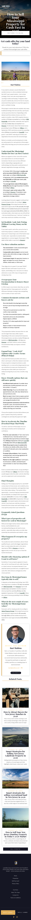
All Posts (15, 849)
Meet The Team (15, 892)
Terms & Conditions (15, 897)
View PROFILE (15, 672)
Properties (15, 878)
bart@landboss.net (13, 668)
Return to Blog (15, 33)
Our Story (15, 889)
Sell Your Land (15, 881)
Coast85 (21, 132)
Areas (15, 875)
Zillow (22, 128)
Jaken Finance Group (7, 611)
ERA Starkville (21, 175)
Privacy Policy (15, 883)
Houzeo (3, 126)
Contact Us (16, 895)
